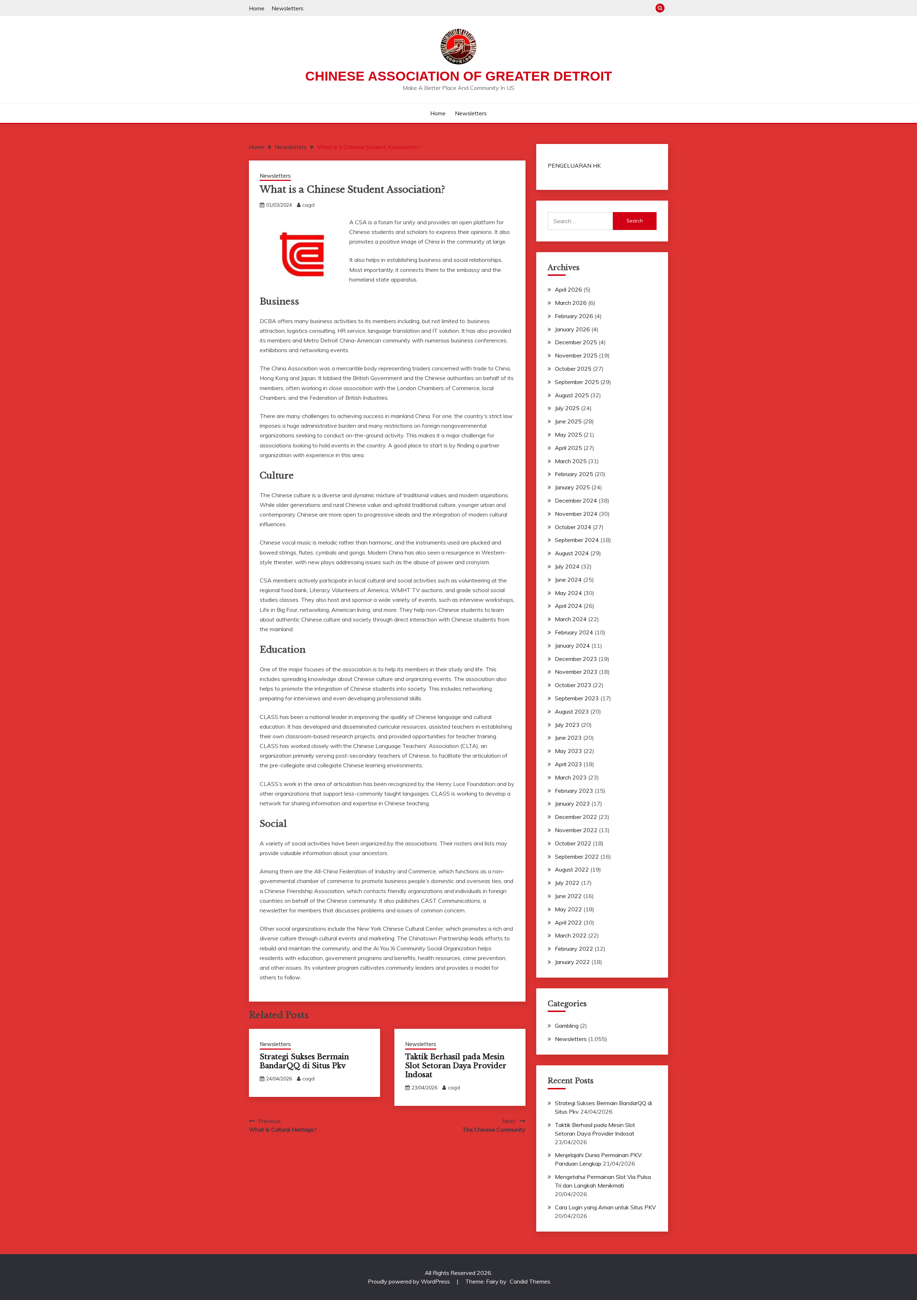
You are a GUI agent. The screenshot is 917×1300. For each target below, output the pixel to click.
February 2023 (574, 790)
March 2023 (571, 777)
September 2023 (577, 698)
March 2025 (571, 461)
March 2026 (571, 302)
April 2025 (568, 447)
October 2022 (573, 843)
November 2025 (576, 355)
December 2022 (576, 816)
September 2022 (577, 856)
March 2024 (571, 619)
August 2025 (572, 395)
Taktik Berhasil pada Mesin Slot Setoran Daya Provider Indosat (455, 1065)
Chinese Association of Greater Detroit (458, 76)
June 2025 (568, 421)
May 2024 (568, 592)
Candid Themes (530, 1281)
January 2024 (572, 645)
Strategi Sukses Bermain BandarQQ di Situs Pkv (304, 1061)
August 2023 (572, 711)
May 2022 (568, 909)
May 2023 (568, 750)
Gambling (566, 1025)
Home (256, 8)
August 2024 (572, 553)
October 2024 (573, 527)
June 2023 (568, 737)
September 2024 (577, 539)
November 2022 (576, 830)
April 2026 (568, 289)
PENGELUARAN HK (574, 165)
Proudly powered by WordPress (409, 1281)
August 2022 (572, 869)
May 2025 (568, 434)
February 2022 (574, 948)
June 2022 (568, 896)
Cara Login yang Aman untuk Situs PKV (605, 1207)
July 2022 (567, 882)
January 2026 (572, 329)
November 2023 (576, 671)
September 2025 (577, 381)
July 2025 (567, 408)
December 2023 (576, 658)
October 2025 (573, 368)
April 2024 (568, 605)
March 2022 (571, 935)
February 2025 (574, 474)
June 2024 (568, 579)
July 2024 (567, 566)
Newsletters (287, 8)
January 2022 (572, 961)
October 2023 (573, 685)
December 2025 (576, 342)
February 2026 (574, 316)
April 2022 (568, 922)
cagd (308, 205)
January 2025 (572, 487)
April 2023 (568, 764)
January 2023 (572, 803)
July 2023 (567, 724)
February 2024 (574, 632)
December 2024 (576, 500)
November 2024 (576, 513)
